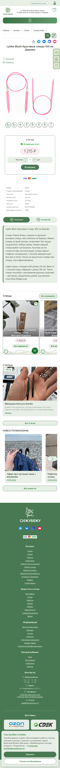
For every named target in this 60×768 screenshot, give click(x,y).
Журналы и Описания (30, 577)
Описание (18, 220)
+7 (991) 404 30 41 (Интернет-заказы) (32, 12)
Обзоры (30, 607)
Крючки (30, 557)
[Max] (33, 528)
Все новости (30, 488)
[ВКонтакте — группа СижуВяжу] (44, 41)
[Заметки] (54, 35)
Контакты (30, 636)
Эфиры (30, 616)
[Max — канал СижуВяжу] (49, 41)
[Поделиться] (33, 41)
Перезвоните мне (39, 3)
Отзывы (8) (45, 220)
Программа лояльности (30, 640)
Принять (30, 754)
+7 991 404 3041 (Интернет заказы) (30, 697)
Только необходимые (30, 761)
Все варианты (21, 346)
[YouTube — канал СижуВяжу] (54, 41)
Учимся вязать (30, 583)
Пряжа (30, 551)
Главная (6, 30)
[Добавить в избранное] (6, 351)
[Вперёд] (52, 458)
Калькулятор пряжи (30, 627)
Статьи (30, 597)
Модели (30, 580)
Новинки (30, 600)
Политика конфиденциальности (30, 646)
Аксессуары (30, 561)
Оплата (30, 633)
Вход (30, 657)
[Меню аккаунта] (54, 3)
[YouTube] (40, 528)
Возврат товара (30, 643)
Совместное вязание (30, 613)
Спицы (26, 30)
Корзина (30, 666)
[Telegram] (20, 528)
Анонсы (30, 603)
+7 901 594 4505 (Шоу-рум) (30, 695)
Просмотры (30, 663)
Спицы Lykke (39, 30)
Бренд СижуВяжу (30, 570)
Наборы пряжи (30, 567)
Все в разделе (48, 296)
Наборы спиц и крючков (30, 564)
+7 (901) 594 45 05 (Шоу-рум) (32, 10)
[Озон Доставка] (16, 725)
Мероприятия (30, 610)
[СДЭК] (43, 725)
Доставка (30, 630)
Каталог (16, 30)
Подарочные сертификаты (30, 573)
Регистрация (30, 660)
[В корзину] (35, 351)
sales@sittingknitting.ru (30, 703)
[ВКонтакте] (27, 528)
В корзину (30, 167)
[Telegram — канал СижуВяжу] (38, 41)
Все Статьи (30, 423)
